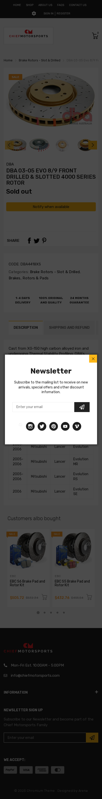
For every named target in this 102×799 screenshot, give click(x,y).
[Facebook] (20, 426)
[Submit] (82, 407)
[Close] (93, 359)
